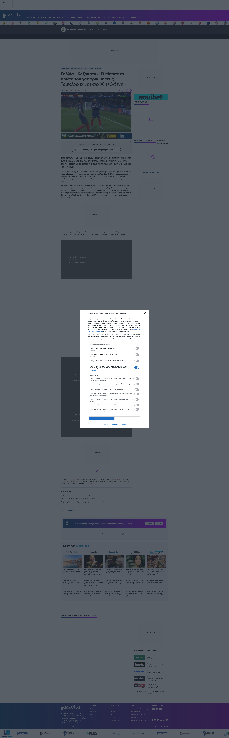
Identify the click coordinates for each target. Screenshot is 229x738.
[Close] (145, 313)
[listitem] (114, 344)
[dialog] (114, 369)
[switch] (136, 348)
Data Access (114, 424)
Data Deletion (104, 424)
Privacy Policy (125, 424)
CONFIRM (101, 418)
